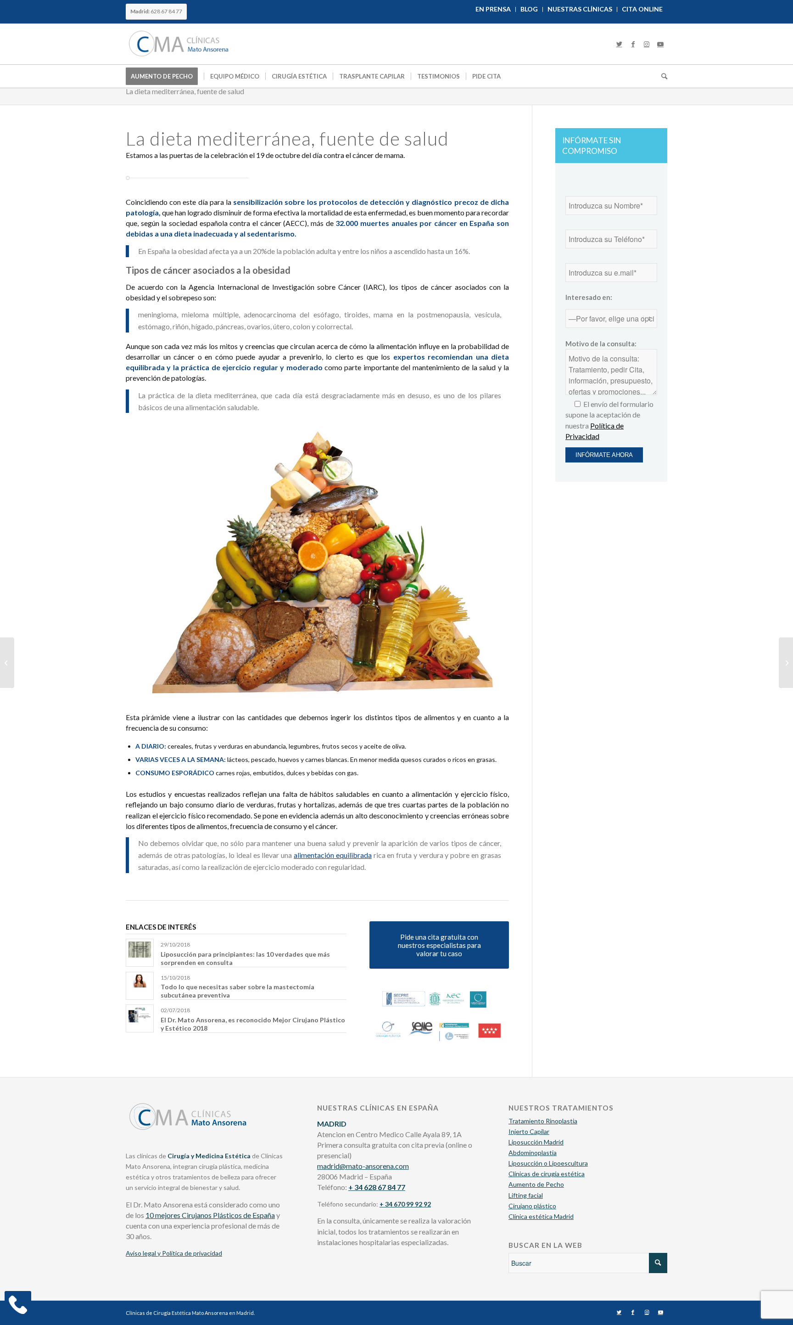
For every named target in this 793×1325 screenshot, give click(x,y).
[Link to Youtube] (660, 44)
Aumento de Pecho (536, 1184)
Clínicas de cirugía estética (546, 1174)
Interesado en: (588, 297)
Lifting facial (525, 1195)
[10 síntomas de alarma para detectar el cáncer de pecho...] (786, 662)
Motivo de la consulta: (601, 343)
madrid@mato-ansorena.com (363, 1165)
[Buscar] (661, 76)
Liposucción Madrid (536, 1142)
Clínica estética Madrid (541, 1216)
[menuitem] (493, 9)
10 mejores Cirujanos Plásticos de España (210, 1215)
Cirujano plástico (532, 1206)
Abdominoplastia (532, 1152)
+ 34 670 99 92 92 (405, 1204)
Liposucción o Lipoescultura (548, 1163)
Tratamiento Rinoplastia (542, 1121)
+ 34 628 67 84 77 (376, 1187)
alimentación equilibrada (333, 855)
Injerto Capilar (528, 1131)
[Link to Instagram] (646, 44)
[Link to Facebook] (633, 44)
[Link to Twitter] (619, 44)
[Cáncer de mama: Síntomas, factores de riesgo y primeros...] (7, 662)
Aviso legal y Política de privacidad (174, 1253)
